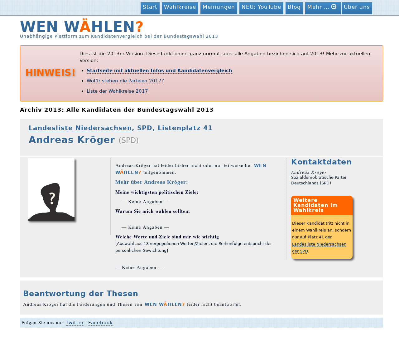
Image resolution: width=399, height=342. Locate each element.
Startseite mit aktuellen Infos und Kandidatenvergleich (159, 70)
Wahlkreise (180, 7)
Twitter (75, 322)
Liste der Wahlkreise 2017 (117, 91)
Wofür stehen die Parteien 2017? (125, 81)
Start (150, 7)
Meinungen (219, 7)
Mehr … (319, 7)
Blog (294, 7)
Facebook (100, 322)
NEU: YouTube (261, 7)
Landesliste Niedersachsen (80, 128)
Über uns (357, 7)
